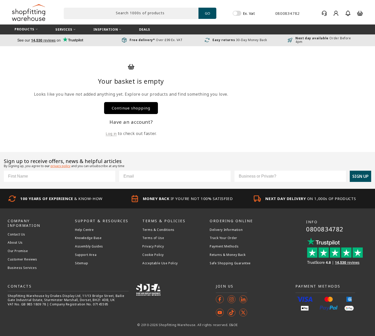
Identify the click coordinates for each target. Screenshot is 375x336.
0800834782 (324, 229)
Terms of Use (153, 238)
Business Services (22, 268)
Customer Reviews (22, 259)
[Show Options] (341, 176)
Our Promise (18, 251)
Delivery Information (226, 230)
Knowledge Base (88, 238)
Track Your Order (223, 238)
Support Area (85, 255)
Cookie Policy (153, 255)
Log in (111, 133)
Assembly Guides (89, 246)
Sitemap (81, 263)
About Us (15, 242)
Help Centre (84, 230)
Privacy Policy (153, 246)
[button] (348, 13)
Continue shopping (131, 107)
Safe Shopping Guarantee (230, 263)
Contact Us (16, 234)
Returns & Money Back (227, 255)
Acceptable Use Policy (160, 263)
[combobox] (131, 13)
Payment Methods (224, 246)
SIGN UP (360, 176)
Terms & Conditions (158, 230)
